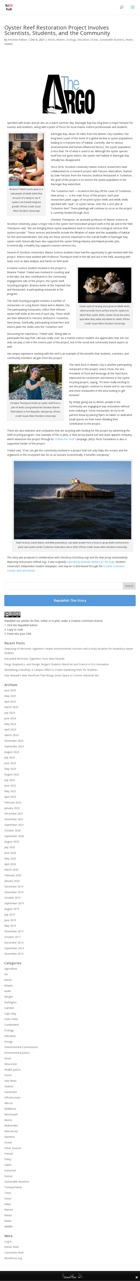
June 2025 (10, 690)
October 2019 (12, 897)
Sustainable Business (112, 39)
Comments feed (14, 1252)
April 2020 (10, 864)
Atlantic (60, 39)
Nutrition (9, 1136)
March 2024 (11, 735)
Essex (7, 1058)
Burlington (10, 1002)
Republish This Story (70, 600)
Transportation (13, 1187)
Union (7, 1198)
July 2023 (9, 757)
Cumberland (11, 1024)
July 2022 (9, 780)
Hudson (8, 1086)
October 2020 (12, 830)
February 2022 (12, 802)
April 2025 (10, 701)
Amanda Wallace (18, 39)
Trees (7, 1193)
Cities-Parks (11, 1019)
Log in (8, 1241)
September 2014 (14, 948)
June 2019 (10, 920)
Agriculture (10, 968)
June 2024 (10, 718)
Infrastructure (12, 1097)
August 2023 (11, 752)
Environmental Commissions (21, 1047)
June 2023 (10, 763)
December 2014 (13, 942)
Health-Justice (12, 1069)
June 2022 (10, 785)
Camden (9, 1008)
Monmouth (11, 1114)
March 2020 (11, 869)
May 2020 (10, 858)
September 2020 (14, 836)
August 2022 (11, 774)
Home (8, 1075)
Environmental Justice (17, 1052)
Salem (8, 1165)
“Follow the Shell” (65, 439)
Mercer (8, 1103)
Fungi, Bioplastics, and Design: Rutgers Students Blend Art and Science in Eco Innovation (56, 664)
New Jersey (11, 1131)
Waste (8, 1215)
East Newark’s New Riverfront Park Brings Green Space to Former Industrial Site (51, 675)
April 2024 (10, 729)
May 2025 (10, 696)
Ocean (94, 39)
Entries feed (11, 1247)
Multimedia (11, 1125)
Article (51, 39)
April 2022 (10, 796)
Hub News (10, 1080)
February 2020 (12, 875)
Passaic (8, 1153)
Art (6, 974)
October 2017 (12, 937)
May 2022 (10, 791)
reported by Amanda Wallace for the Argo (90, 562)
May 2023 (10, 768)
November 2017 (14, 931)
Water (129, 39)
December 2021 (13, 813)
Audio (7, 991)
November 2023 (14, 740)
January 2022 (12, 808)
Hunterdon (10, 1092)
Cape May (10, 1013)
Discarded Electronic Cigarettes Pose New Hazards (34, 658)
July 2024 (9, 712)
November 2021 (14, 819)
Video (7, 1204)
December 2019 (13, 886)
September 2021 (14, 825)
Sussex (8, 1176)
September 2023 (14, 746)
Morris (8, 1120)
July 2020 (9, 847)
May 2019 (10, 925)
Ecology (71, 39)
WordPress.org (13, 1258)
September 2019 (14, 903)
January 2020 (12, 881)
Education (83, 39)
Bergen (8, 996)
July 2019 (9, 914)
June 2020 (10, 853)
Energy (8, 1041)
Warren (8, 1209)
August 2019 (11, 909)
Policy (7, 1159)
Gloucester (10, 1064)
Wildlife (8, 44)
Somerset (10, 1170)
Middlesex (10, 1108)
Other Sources (12, 1148)
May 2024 (10, 724)
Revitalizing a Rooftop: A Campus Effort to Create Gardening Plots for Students (51, 669)
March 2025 (11, 707)
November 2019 (14, 892)
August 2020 (11, 841)
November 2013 (14, 953)
